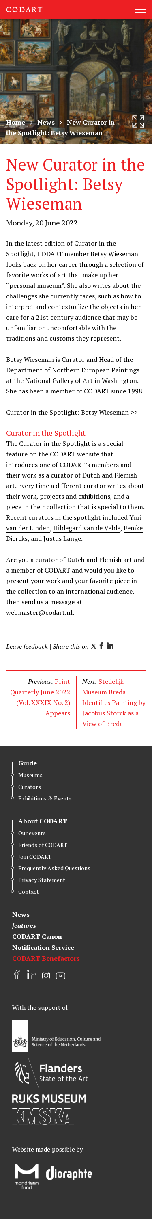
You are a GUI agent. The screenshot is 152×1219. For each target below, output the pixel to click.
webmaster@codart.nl (39, 612)
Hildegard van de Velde (86, 527)
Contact (28, 891)
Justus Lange (62, 538)
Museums (30, 775)
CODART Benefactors (46, 958)
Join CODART (34, 856)
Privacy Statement (41, 880)
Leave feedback (27, 646)
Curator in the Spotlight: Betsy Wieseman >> (72, 412)
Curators (29, 787)
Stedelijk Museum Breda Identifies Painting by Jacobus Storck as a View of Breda (114, 702)
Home (15, 122)
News (46, 122)
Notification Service (43, 947)
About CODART (42, 821)
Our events (32, 833)
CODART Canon (37, 936)
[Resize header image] (138, 121)
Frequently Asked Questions (54, 868)
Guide (27, 763)
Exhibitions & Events (45, 798)
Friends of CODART (42, 845)
